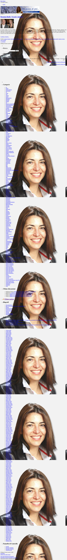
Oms (7, 210)
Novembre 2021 (9, 390)
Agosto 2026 (8, 330)
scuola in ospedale (9, 238)
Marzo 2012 (8, 525)
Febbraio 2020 (9, 415)
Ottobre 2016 (8, 460)
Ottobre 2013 (8, 503)
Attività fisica (8, 106)
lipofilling (8, 190)
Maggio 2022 (8, 383)
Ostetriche (8, 212)
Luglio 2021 (8, 395)
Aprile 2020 (8, 413)
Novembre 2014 (9, 487)
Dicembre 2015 (9, 472)
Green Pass (8, 160)
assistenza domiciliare (10, 103)
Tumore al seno (19, 39)
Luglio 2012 (8, 520)
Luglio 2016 (8, 464)
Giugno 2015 (8, 479)
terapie (7, 250)
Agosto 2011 (8, 533)
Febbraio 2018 (9, 441)
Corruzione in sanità (10, 131)
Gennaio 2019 (9, 428)
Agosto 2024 (8, 352)
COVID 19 (8, 133)
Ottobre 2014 (8, 488)
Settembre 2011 (9, 532)
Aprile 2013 (8, 510)
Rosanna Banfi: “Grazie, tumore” (12, 17)
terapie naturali (9, 253)
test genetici (8, 255)
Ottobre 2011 (8, 531)
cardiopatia (8, 118)
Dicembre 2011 (9, 529)
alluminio (8, 99)
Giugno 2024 (8, 355)
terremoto (8, 254)
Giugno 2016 (8, 465)
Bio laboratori (8, 109)
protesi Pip (8, 224)
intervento (8, 172)
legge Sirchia (8, 179)
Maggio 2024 (8, 356)
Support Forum (9, 310)
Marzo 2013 (8, 511)
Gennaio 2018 (9, 442)
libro (7, 186)
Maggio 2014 (8, 494)
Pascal (7, 215)
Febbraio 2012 (9, 526)
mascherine (8, 196)
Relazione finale (9, 308)
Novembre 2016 (9, 459)
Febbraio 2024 (9, 359)
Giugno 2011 (8, 536)
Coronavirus (8, 128)
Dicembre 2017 (9, 443)
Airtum (7, 95)
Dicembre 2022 (9, 375)
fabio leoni (28, 39)
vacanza (7, 275)
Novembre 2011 (9, 530)
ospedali (7, 211)
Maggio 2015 (8, 480)
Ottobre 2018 (8, 432)
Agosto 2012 (8, 519)
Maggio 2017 (8, 452)
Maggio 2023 (8, 369)
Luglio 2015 (8, 478)
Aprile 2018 (8, 439)
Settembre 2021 (9, 393)
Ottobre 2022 (8, 377)
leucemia (7, 182)
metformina (8, 203)
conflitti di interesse (10, 125)
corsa (7, 132)
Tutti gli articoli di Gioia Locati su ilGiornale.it (56, 62)
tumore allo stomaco (10, 270)
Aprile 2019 (8, 426)
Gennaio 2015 (9, 485)
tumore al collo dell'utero (11, 261)
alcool (7, 96)
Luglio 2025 (8, 342)
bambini (7, 108)
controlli (7, 127)
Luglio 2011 (8, 535)
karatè (7, 174)
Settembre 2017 (9, 447)
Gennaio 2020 (9, 416)
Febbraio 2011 (9, 540)
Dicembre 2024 (9, 349)
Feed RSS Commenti (12, 557)
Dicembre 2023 (9, 362)
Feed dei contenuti (9, 547)
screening (8, 237)
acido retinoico (9, 89)
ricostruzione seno (9, 229)
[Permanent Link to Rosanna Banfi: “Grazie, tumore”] (7, 27)
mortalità (7, 206)
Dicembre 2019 (9, 417)
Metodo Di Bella (9, 204)
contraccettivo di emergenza (11, 126)
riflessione (8, 230)
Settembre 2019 (9, 421)
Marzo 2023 (8, 371)
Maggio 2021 (8, 397)
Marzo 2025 (8, 345)
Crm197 (7, 134)
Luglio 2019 (8, 422)
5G (6, 87)
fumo (7, 157)
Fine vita (7, 154)
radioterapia (8, 225)
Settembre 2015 (9, 475)
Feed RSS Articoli (4, 557)
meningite (8, 199)
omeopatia (8, 209)
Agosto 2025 (8, 341)
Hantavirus (8, 163)
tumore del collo (9, 271)
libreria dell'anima (9, 185)
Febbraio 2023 (9, 373)
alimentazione (8, 98)
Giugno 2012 (8, 522)
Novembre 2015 (9, 473)
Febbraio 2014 (9, 498)
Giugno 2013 (8, 507)
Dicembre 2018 (9, 429)
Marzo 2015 (8, 483)
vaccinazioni (8, 276)
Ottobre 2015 (8, 474)
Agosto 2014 (8, 491)
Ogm (7, 208)
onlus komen (49, 39)
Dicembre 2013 (9, 500)
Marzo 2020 (8, 414)
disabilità (7, 139)
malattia (7, 192)
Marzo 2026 (8, 336)
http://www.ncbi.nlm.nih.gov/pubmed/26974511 (16, 306)
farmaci (7, 150)
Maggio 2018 (8, 438)
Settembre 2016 (9, 461)
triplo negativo (9, 258)
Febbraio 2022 (9, 387)
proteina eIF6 (8, 222)
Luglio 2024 (8, 354)
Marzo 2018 (8, 440)
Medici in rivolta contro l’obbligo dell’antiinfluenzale (25, 291)
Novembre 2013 (9, 501)
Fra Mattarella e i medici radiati (12, 321)
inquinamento (8, 169)
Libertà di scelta (9, 184)
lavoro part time (9, 178)
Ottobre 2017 (8, 446)
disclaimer (3, 553)
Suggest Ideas (8, 309)
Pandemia (8, 213)
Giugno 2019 (8, 423)
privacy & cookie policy (5, 554)
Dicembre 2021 (9, 389)
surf (6, 248)
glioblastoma (8, 159)
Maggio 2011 (8, 537)
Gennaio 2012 (9, 527)
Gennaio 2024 (9, 361)
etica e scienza (9, 147)
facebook (32, 39)
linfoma (7, 189)
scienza (7, 235)
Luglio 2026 (8, 331)
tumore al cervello (9, 260)
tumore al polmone (9, 264)
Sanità (7, 232)
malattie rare (8, 193)
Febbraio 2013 (9, 512)
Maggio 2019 (8, 425)
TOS (7, 256)
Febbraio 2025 (9, 346)
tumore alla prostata (10, 269)
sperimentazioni (9, 242)
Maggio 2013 (8, 509)
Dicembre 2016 (9, 458)
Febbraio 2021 (9, 401)
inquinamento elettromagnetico (12, 170)
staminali (7, 243)
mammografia (8, 195)
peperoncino (8, 216)
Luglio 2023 (8, 368)
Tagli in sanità (9, 249)
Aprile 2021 (8, 399)
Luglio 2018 (8, 435)
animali (7, 101)
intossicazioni (8, 173)
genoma (7, 158)
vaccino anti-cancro (10, 281)
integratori (8, 171)
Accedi (7, 546)
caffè (7, 114)
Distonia (7, 140)
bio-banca (8, 111)
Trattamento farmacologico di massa (13, 257)
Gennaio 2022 (9, 388)
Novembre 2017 (9, 445)
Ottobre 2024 (8, 351)
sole (6, 240)
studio (7, 247)
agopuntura (8, 90)
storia (7, 245)
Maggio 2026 (8, 333)
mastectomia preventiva (10, 197)
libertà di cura (8, 183)
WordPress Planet (9, 314)
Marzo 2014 (8, 497)
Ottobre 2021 (8, 391)
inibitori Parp (8, 167)
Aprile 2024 (8, 357)
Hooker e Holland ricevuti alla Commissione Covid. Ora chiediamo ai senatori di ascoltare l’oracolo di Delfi (28, 324)
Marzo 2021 (8, 400)
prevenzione (13, 39)
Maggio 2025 (8, 343)
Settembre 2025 (9, 339)
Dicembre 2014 (9, 486)
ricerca (7, 226)
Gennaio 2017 (9, 456)
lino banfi (44, 39)
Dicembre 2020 (9, 403)
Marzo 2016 (8, 468)
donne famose (7, 39)
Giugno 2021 (8, 396)
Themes (7, 312)
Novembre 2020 (9, 404)
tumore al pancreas (9, 263)
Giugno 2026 (8, 332)
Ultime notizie (9, 299)
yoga (7, 286)
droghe (7, 144)
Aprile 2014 (8, 496)
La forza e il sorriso (10, 176)
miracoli (7, 205)
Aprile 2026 (8, 335)
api (6, 102)
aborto (7, 88)
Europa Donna (9, 148)
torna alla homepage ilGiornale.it (7, 556)
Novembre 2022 (9, 376)
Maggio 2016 (8, 466)
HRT (7, 166)
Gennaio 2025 (9, 348)
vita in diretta (3, 40)
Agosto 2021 (8, 394)
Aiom (7, 93)
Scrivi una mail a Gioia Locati (59, 64)
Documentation (9, 305)
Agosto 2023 (8, 367)
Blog (4, 4)
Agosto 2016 (8, 462)
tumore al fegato (9, 262)
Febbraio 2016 (9, 469)
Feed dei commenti (10, 548)
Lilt (6, 187)
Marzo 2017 (8, 454)
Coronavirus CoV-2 (10, 130)
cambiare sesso (9, 115)
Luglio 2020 (8, 409)
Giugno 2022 (8, 382)
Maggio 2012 (8, 523)
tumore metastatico (9, 273)
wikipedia (8, 284)
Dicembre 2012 (9, 514)
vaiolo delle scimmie (10, 282)
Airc (7, 94)
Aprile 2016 (8, 467)
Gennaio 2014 (9, 499)
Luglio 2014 (8, 492)
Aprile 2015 (8, 481)
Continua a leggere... (5, 36)
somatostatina (8, 241)
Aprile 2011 (8, 538)
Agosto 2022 (8, 380)
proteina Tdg (8, 223)
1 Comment (3, 41)
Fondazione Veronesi (10, 156)
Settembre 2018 (9, 433)
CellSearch (8, 119)
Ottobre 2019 (8, 420)
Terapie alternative (9, 251)
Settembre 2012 (9, 518)
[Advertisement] (13, 74)
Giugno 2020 (8, 410)
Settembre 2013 (9, 504)
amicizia (7, 100)
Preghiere (8, 218)
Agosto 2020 (8, 408)
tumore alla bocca (9, 267)
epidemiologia (9, 145)
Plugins (7, 307)
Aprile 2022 (8, 384)
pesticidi (7, 217)
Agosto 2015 (8, 477)
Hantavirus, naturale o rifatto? (12, 323)
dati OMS (8, 137)
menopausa (8, 200)
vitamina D (8, 283)
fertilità (7, 153)
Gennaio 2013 (9, 513)
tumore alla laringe (9, 268)
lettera (7, 180)
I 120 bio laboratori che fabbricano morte (14, 322)
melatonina (8, 198)
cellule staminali (9, 120)
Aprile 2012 (8, 524)
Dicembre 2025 (9, 337)
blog (7, 112)
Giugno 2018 (8, 436)
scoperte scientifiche (10, 236)
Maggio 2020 (8, 412)
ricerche (7, 228)
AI (6, 92)
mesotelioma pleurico (10, 202)
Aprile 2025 (8, 344)
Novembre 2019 (9, 419)
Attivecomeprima (9, 105)
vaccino (7, 277)
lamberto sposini (38, 39)
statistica (7, 244)
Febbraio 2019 (9, 427)
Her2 (7, 164)
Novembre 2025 (9, 338)
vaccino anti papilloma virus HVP (13, 280)
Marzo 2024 (8, 358)
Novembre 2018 (9, 430)
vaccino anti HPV (9, 279)
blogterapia (8, 113)
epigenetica (8, 146)
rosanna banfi (55, 39)
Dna (7, 141)
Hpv (7, 165)
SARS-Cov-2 (8, 234)
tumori (7, 274)
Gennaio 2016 (9, 471)
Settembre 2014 (9, 490)
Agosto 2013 (8, 505)
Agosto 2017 (8, 448)
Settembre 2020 (9, 407)
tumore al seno (61, 39)
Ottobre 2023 (8, 364)
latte (6, 177)
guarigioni (8, 161)
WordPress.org (9, 550)
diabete (7, 138)
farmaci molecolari (9, 151)
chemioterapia (9, 121)
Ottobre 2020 (8, 406)
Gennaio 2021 (9, 402)
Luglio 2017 (8, 449)
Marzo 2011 (8, 539)
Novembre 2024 (9, 350)
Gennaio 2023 (9, 374)
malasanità (8, 191)
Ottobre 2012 (8, 517)
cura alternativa (9, 135)
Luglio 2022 (8, 381)
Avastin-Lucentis (9, 107)
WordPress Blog (9, 313)
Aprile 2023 (8, 370)
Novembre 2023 (9, 363)
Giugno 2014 (8, 493)
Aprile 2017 (8, 453)
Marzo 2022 (8, 386)
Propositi (7, 221)
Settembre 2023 (9, 365)
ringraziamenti (9, 231)
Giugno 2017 (8, 451)
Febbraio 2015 (9, 484)
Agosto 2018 (8, 434)
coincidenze (8, 124)
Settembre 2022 (9, 378)
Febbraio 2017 (9, 455)
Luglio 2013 (8, 506)
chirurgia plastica (9, 122)
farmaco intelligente (10, 152)
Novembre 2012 (9, 516)
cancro (7, 116)
